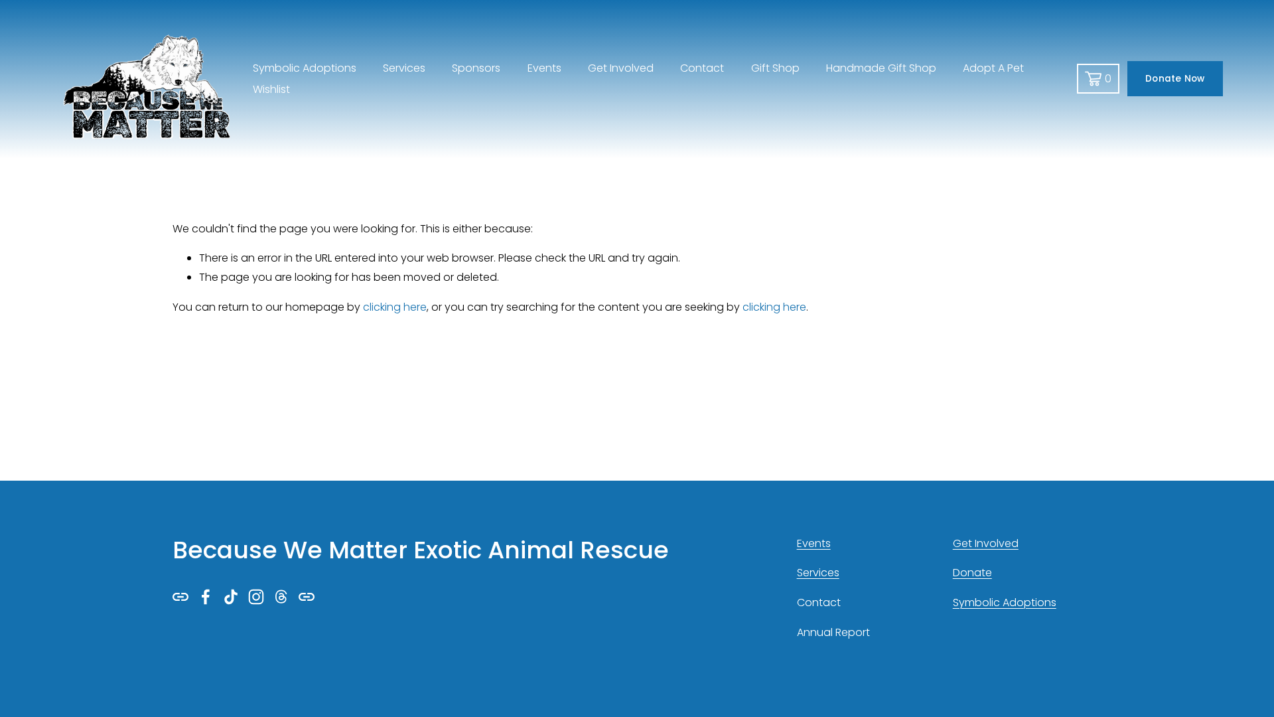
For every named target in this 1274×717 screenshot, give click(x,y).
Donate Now (1175, 78)
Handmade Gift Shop (881, 68)
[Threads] (281, 597)
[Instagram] (256, 597)
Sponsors (476, 68)
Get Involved (621, 68)
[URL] (180, 597)
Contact (702, 68)
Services (404, 68)
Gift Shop (775, 68)
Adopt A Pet (993, 68)
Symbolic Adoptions (1004, 602)
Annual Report (833, 632)
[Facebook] (206, 597)
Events (544, 68)
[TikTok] (231, 597)
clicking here (395, 307)
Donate (972, 572)
